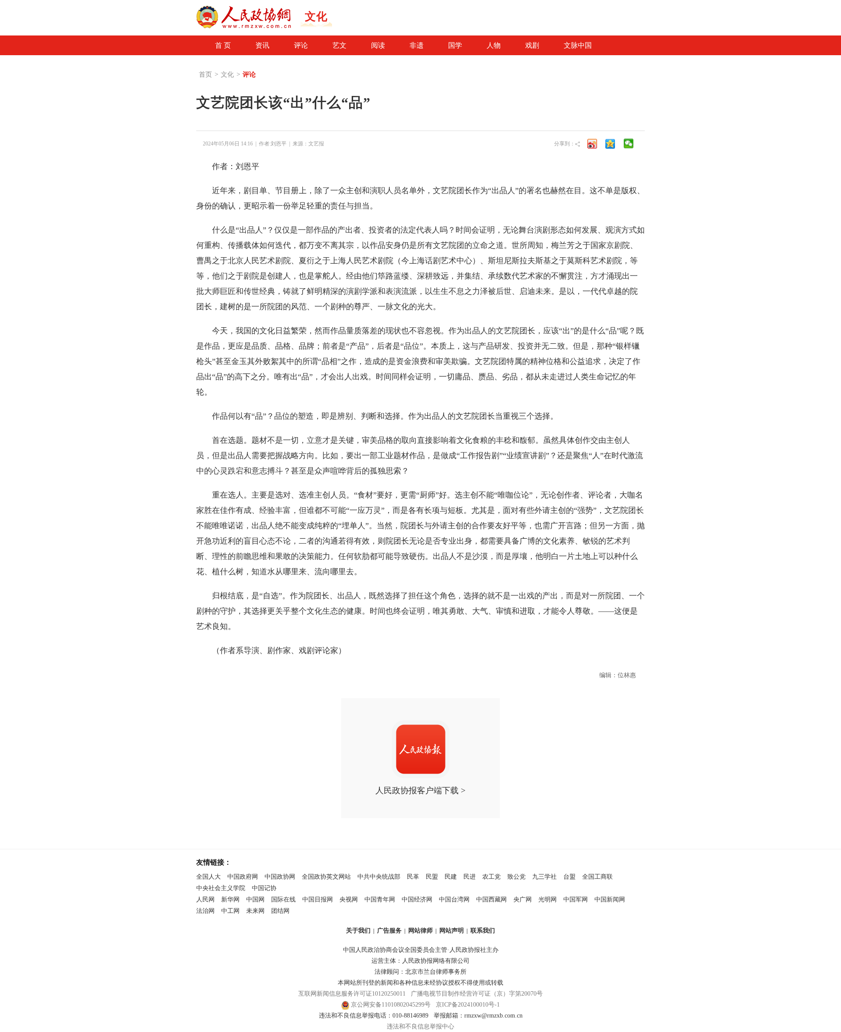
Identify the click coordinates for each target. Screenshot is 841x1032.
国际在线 (283, 899)
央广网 (522, 899)
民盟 (432, 876)
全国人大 (208, 876)
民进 (469, 876)
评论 (301, 45)
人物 (494, 45)
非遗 (417, 45)
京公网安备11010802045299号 (391, 1004)
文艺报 (316, 144)
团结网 (280, 911)
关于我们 (358, 930)
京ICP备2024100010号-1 (468, 1004)
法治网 (205, 911)
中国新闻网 (609, 899)
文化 (227, 74)
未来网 (255, 911)
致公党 (516, 876)
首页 (205, 74)
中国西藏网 (491, 899)
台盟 (569, 876)
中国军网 (575, 899)
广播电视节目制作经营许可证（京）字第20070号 (477, 993)
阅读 (378, 45)
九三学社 (544, 876)
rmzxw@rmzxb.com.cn (493, 1015)
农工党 (491, 876)
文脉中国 (578, 45)
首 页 (223, 45)
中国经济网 (417, 899)
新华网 (230, 899)
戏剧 (532, 45)
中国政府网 (242, 876)
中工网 (230, 911)
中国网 (255, 899)
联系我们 (482, 930)
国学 (455, 45)
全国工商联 (597, 876)
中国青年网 (379, 899)
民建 (451, 876)
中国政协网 (280, 876)
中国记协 (264, 888)
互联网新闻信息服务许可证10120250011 (352, 993)
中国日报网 (317, 899)
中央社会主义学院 (220, 888)
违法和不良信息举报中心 (420, 1026)
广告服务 (389, 930)
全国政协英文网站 (326, 876)
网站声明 (451, 930)
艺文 (339, 45)
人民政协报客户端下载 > (420, 790)
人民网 (205, 899)
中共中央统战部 (378, 876)
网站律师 (420, 930)
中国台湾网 (454, 899)
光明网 (547, 899)
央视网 (348, 899)
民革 (413, 876)
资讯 (262, 45)
